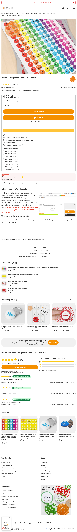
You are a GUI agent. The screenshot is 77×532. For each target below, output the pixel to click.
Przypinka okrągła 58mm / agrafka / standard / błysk (46, 435)
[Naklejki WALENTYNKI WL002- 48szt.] (4, 283)
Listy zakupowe (45, 468)
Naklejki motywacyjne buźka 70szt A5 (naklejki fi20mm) (23, 274)
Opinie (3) (18, 84)
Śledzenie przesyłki (6, 465)
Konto (43, 458)
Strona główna (13, 13)
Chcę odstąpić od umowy (8, 471)
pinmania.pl (43, 247)
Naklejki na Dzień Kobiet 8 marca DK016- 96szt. (63, 327)
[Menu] (74, 8)
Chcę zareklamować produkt (9, 468)
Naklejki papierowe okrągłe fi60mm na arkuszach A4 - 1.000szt (37, 327)
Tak (67, 382)
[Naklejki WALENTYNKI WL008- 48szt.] (4, 290)
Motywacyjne (51, 13)
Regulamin (4, 499)
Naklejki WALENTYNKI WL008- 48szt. (18, 288)
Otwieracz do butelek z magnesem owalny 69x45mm (66, 435)
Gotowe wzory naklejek (38, 13)
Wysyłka (3, 493)
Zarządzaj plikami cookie (8, 507)
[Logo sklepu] (7, 8)
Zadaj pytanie (53, 342)
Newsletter (44, 479)
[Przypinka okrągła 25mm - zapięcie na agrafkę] (13, 314)
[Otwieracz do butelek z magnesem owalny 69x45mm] (67, 424)
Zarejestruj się (45, 462)
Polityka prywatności (7, 502)
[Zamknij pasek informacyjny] (73, 3)
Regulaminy (5, 486)
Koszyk (43, 465)
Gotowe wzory (24, 13)
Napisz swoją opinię (20, 367)
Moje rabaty (44, 476)
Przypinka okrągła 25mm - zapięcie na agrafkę (11, 327)
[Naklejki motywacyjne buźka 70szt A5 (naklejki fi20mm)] (4, 276)
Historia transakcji (46, 473)
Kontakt (3, 476)
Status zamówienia (7, 462)
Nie (73, 382)
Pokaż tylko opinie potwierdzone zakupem (53, 358)
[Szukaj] (63, 8)
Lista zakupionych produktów (49, 471)
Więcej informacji (7, 179)
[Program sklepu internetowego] (61, 529)
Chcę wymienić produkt (8, 473)
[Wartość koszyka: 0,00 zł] (68, 8)
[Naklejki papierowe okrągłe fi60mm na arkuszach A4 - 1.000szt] (38, 314)
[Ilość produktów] (6, 105)
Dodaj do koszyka (38, 112)
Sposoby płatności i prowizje (9, 496)
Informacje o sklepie (7, 490)
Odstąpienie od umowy (8, 505)
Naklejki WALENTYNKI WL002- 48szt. (18, 281)
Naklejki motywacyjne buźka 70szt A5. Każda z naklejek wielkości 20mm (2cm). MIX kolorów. (33, 267)
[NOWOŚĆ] (58, 501)
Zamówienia (6, 458)
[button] (50, 299)
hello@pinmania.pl (17, 523)
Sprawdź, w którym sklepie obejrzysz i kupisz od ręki (19, 140)
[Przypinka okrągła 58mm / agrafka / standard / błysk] (48, 424)
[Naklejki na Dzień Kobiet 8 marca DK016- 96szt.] (64, 314)
